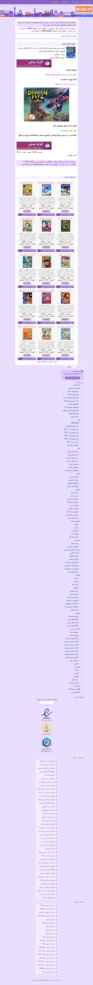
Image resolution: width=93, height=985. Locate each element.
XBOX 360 (74, 423)
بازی (79, 420)
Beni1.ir (46, 980)
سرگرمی (75, 587)
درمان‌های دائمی (72, 391)
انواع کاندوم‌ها (73, 413)
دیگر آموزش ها (73, 518)
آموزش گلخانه (73, 556)
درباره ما (65, 2)
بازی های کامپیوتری (71, 426)
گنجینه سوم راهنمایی (71, 654)
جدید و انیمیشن (73, 480)
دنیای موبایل (74, 591)
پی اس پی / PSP (72, 442)
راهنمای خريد (75, 692)
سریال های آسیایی (72, 458)
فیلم (78, 448)
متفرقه (78, 575)
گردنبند (76, 673)
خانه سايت (76, 385)
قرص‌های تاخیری (72, 394)
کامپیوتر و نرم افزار (72, 511)
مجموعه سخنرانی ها (71, 607)
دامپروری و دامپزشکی (71, 568)
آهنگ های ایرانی (72, 622)
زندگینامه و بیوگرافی (71, 603)
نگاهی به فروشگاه (74, 689)
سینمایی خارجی (73, 467)
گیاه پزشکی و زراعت (71, 562)
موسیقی (77, 613)
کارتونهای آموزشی (72, 483)
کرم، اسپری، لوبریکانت (71, 401)
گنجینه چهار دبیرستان (71, 641)
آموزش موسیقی (73, 616)
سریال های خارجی (72, 461)
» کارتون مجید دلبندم (65, 291)
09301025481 (47, 31)
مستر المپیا (74, 543)
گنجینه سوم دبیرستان (71, 645)
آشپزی (76, 524)
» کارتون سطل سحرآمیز (65, 255)
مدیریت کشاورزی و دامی (72, 549)
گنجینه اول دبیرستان (71, 651)
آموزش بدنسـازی (72, 546)
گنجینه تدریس (75, 629)
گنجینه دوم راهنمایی (71, 657)
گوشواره (75, 676)
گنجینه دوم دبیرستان (71, 648)
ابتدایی (76, 664)
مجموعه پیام (74, 632)
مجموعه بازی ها (73, 445)
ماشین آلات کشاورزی (71, 565)
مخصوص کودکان (72, 502)
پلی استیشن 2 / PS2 (71, 432)
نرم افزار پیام (74, 660)
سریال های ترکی (72, 454)
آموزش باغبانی (73, 559)
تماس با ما (55, 2)
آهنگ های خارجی (72, 626)
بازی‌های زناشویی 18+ (71, 407)
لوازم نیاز (77, 667)
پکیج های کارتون (72, 486)
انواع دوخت (74, 534)
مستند (76, 578)
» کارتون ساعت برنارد (46, 255)
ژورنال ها (75, 584)
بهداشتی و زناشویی (74, 388)
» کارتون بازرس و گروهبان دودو (46, 291)
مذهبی (76, 581)
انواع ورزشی (74, 505)
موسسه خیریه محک (24, 22)
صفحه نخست (86, 2)
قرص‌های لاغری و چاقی (70, 410)
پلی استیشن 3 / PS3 (71, 435)
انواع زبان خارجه (72, 499)
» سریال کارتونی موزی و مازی (65, 327)
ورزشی (76, 527)
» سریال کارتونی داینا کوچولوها (27, 291)
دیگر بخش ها (73, 537)
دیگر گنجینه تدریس (71, 638)
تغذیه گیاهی (74, 553)
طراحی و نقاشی (73, 508)
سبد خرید (75, 2)
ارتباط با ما (76, 686)
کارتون (74, 36)
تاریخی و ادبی (73, 594)
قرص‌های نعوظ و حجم (70, 397)
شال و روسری (73, 683)
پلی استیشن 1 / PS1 (71, 429)
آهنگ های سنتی (72, 619)
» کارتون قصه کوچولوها (46, 219)
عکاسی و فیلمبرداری (71, 515)
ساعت (76, 670)
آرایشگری (75, 530)
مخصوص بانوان (73, 404)
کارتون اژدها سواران (68, 44)
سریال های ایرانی (72, 451)
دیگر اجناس (74, 416)
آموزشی (77, 489)
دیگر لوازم (75, 679)
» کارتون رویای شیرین (27, 183)
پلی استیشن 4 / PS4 (71, 439)
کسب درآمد (74, 496)
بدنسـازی (77, 540)
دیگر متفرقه (74, 610)
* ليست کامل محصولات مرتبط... (46, 361)
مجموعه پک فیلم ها (71, 470)
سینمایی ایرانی (73, 464)
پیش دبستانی (73, 635)
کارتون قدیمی (65, 36)
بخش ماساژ (74, 492)
